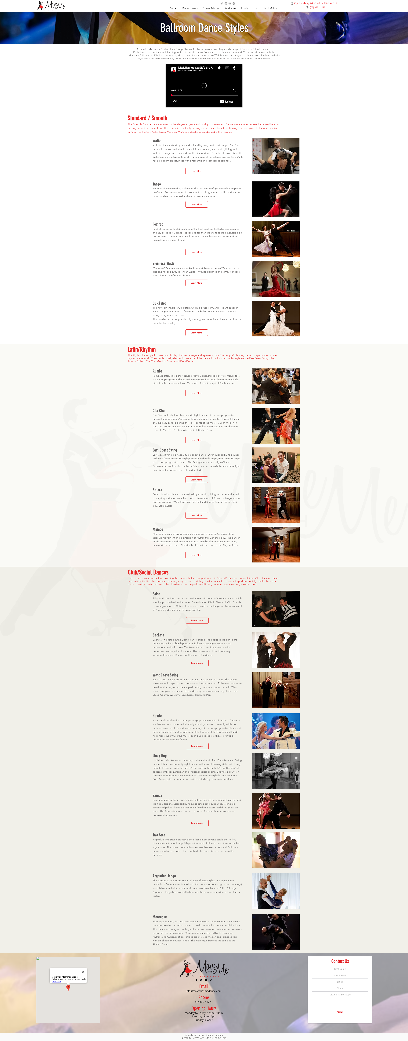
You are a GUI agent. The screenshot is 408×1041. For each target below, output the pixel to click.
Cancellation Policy (194, 1035)
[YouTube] (229, 3)
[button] (244, 8)
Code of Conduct (214, 1035)
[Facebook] (221, 3)
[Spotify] (233, 3)
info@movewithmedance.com (204, 991)
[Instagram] (225, 3)
